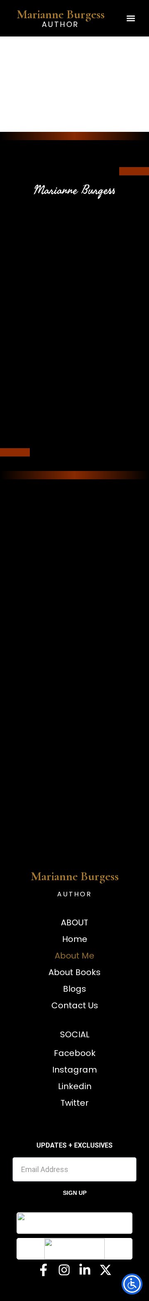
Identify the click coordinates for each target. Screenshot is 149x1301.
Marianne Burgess (61, 14)
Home (74, 939)
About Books (74, 972)
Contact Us (74, 1005)
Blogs (74, 989)
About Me (74, 955)
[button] (131, 18)
